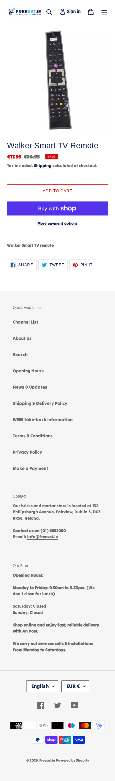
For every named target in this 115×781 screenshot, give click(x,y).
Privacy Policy (27, 452)
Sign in (75, 11)
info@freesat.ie (42, 536)
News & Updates (30, 387)
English (40, 686)
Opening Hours (28, 371)
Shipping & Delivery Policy (40, 403)
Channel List (25, 322)
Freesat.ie (47, 760)
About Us (22, 338)
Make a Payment (30, 468)
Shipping (42, 165)
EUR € (73, 686)
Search (20, 354)
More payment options (57, 223)
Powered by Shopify (72, 760)
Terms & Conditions (33, 436)
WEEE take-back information (43, 419)
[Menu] (104, 11)
